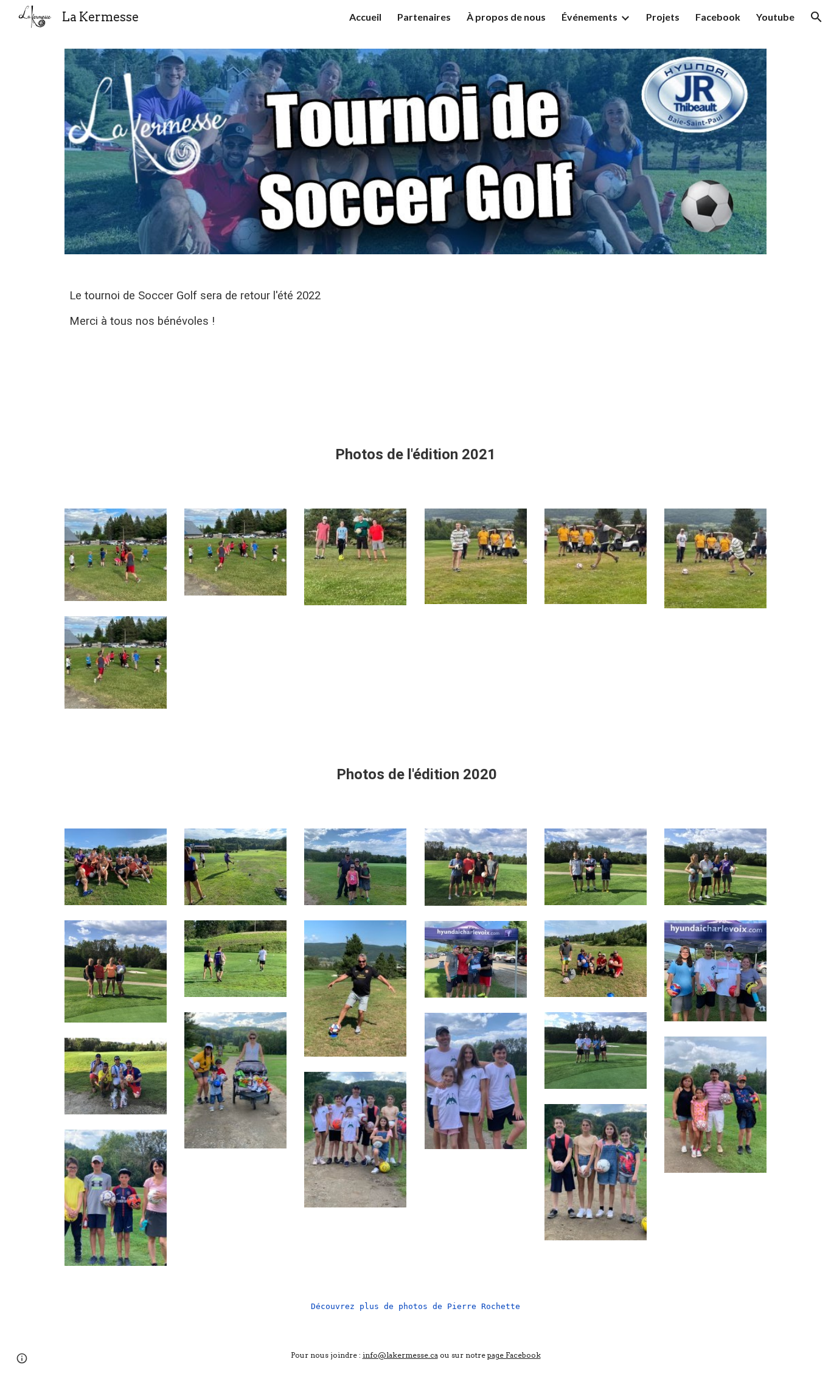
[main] (235, 347)
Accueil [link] (365, 17)
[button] (816, 17)
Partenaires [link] (424, 17)
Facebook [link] (717, 17)
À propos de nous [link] (506, 17)
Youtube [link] (775, 17)
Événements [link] (589, 17)
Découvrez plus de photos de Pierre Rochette (415, 1306)
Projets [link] (663, 17)
